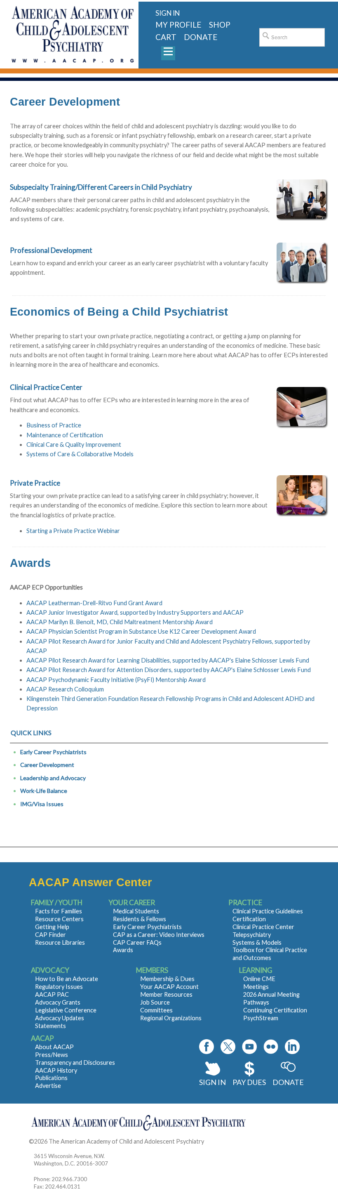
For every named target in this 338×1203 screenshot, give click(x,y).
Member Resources (166, 994)
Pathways (256, 1002)
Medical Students (136, 911)
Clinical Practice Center (263, 926)
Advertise (48, 1085)
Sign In (212, 1082)
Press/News (51, 1054)
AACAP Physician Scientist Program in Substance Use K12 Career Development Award (141, 631)
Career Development (47, 764)
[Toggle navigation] (168, 53)
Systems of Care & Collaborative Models (80, 454)
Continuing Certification (275, 1010)
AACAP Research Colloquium (65, 689)
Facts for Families (58, 911)
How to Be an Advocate (66, 978)
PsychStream (260, 1017)
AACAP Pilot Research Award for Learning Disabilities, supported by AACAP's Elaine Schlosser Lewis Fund (167, 660)
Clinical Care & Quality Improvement (73, 444)
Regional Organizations (171, 1017)
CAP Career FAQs (137, 942)
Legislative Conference (65, 1010)
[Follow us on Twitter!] (228, 1046)
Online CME (259, 978)
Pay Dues (249, 1082)
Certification (249, 918)
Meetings (256, 986)
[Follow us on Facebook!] (206, 1046)
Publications (51, 1077)
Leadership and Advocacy (53, 777)
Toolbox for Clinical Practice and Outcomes (269, 953)
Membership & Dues (167, 978)
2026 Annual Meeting (271, 994)
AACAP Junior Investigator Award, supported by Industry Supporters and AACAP (135, 612)
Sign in (167, 13)
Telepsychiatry (251, 934)
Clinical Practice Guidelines (267, 911)
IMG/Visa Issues (41, 803)
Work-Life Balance (43, 790)
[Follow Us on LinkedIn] (292, 1046)
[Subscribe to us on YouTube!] (249, 1046)
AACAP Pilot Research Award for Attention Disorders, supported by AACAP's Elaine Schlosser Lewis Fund (168, 669)
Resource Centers (59, 918)
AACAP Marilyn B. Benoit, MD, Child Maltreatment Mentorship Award (119, 621)
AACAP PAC (52, 994)
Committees (156, 1010)
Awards (123, 949)
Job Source (155, 1002)
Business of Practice (53, 425)
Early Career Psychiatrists (53, 751)
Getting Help (52, 926)
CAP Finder (50, 934)
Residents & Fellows (139, 918)
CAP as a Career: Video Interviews (158, 934)
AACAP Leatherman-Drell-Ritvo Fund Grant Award (94, 602)
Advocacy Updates (59, 1017)
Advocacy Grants (57, 1002)
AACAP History (56, 1070)
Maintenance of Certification (64, 435)
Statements (50, 1025)
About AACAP (54, 1046)
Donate (288, 1082)
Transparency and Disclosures (75, 1062)
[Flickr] (270, 1046)
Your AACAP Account (169, 986)
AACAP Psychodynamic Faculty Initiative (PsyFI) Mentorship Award (116, 679)
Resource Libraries (60, 942)
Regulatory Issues (59, 986)
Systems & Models (257, 942)
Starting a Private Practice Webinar (73, 530)
